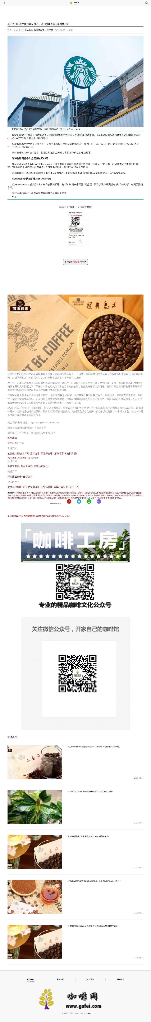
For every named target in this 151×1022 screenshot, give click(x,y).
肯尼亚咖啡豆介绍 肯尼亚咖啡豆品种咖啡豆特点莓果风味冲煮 (93, 747)
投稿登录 (120, 979)
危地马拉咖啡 (15, 487)
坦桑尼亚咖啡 (32, 458)
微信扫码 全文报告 (75, 262)
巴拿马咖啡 (47, 487)
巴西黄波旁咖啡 (101, 493)
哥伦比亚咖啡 (15, 476)
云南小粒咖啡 (41, 466)
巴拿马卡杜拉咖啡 (98, 498)
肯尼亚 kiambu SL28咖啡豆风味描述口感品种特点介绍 (90, 792)
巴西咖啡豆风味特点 (68, 495)
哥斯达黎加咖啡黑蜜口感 (80, 498)
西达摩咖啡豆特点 (99, 495)
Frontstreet (30, 982)
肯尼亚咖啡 (12, 458)
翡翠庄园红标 (61, 487)
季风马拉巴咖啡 (33, 493)
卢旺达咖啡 (21, 458)
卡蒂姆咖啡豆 (20, 493)
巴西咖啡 (27, 476)
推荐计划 (90, 979)
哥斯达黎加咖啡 (31, 487)
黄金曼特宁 (26, 466)
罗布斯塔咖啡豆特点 (18, 495)
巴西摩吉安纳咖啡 (52, 495)
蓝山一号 (74, 487)
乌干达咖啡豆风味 (84, 495)
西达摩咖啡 (47, 453)
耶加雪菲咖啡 (32, 453)
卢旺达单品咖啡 (50, 498)
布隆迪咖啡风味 (64, 498)
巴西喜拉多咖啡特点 (114, 498)
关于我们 (30, 979)
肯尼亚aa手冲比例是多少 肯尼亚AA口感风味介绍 (88, 836)
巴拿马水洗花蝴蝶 (115, 493)
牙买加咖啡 (44, 493)
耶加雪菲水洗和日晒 (65, 453)
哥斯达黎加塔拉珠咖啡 (16, 498)
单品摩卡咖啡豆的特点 (35, 498)
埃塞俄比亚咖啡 (16, 453)
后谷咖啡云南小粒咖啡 (115, 495)
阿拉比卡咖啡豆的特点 (35, 495)
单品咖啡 (12, 438)
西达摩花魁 (54, 493)
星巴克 (50, 30)
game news (88, 1013)
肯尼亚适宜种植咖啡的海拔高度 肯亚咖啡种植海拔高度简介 (92, 926)
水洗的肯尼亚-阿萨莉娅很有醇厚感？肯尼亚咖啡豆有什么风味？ (94, 881)
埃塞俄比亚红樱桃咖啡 (134, 495)
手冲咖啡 (29, 30)
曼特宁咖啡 (13, 466)
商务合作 (60, 979)
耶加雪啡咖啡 (64, 493)
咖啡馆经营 (39, 30)
